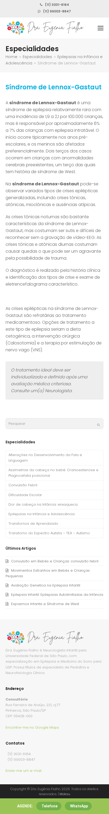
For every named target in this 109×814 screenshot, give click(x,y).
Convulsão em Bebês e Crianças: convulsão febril (54, 561)
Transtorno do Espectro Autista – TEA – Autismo (49, 533)
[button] (100, 28)
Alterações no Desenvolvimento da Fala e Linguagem (45, 457)
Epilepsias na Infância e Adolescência (41, 514)
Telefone (49, 806)
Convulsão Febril (22, 485)
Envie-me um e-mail (24, 770)
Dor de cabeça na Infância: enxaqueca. (43, 504)
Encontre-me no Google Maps (32, 727)
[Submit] (98, 424)
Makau (65, 794)
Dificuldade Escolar (25, 494)
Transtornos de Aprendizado (33, 523)
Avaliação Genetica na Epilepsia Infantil (45, 585)
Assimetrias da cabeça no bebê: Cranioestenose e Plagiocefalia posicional (53, 472)
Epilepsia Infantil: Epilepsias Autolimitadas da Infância (57, 594)
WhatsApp (79, 806)
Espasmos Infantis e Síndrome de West (45, 603)
